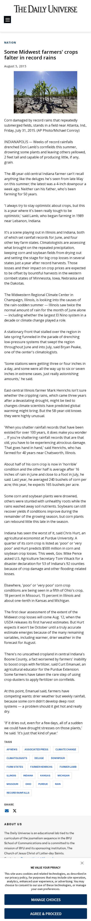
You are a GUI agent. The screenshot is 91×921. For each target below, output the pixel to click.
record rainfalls (18, 792)
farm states (15, 766)
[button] (82, 862)
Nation (10, 42)
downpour (58, 758)
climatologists (17, 758)
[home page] (45, 10)
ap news (12, 749)
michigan (63, 775)
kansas (45, 775)
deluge (39, 758)
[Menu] (7, 19)
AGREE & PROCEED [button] (45, 913)
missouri (12, 784)
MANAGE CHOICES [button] (46, 899)
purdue (43, 784)
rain (58, 784)
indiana (28, 775)
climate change (65, 749)
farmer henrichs (41, 766)
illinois (11, 775)
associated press (36, 749)
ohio (28, 784)
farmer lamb (68, 766)
